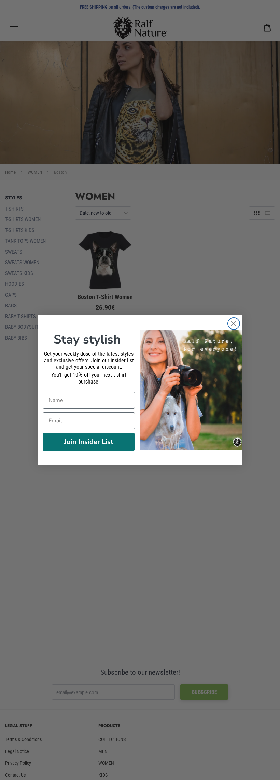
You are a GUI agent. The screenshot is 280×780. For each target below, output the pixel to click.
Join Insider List (88, 441)
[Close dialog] (234, 324)
